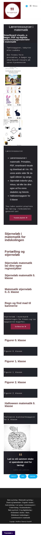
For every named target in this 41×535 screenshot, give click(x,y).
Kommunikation (25, 507)
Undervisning (13, 507)
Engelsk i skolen (27, 502)
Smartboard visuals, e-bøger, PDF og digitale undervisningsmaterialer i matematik (17, 38)
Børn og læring (12, 500)
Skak (27, 512)
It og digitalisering (25, 510)
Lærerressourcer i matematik (20, 518)
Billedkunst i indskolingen (19, 515)
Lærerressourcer (29, 505)
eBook (32, 476)
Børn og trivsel (13, 510)
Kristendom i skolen (17, 512)
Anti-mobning (9, 505)
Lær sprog (19, 505)
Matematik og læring (25, 500)
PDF (23, 476)
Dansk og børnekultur (13, 502)
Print (13, 476)
